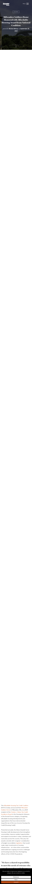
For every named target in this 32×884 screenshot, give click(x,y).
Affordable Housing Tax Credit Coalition (16, 805)
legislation (19, 843)
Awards (16, 11)
